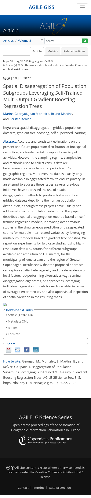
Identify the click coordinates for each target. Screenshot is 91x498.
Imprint (38, 488)
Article (37, 51)
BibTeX (13, 328)
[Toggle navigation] (82, 7)
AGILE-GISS (41, 7)
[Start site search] (85, 41)
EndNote (14, 334)
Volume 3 (24, 40)
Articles (8, 40)
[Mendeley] (8, 350)
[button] (42, 40)
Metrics (52, 51)
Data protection (60, 488)
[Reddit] (18, 350)
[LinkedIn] (36, 350)
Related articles (74, 51)
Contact (23, 488)
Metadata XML (18, 321)
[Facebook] (27, 350)
